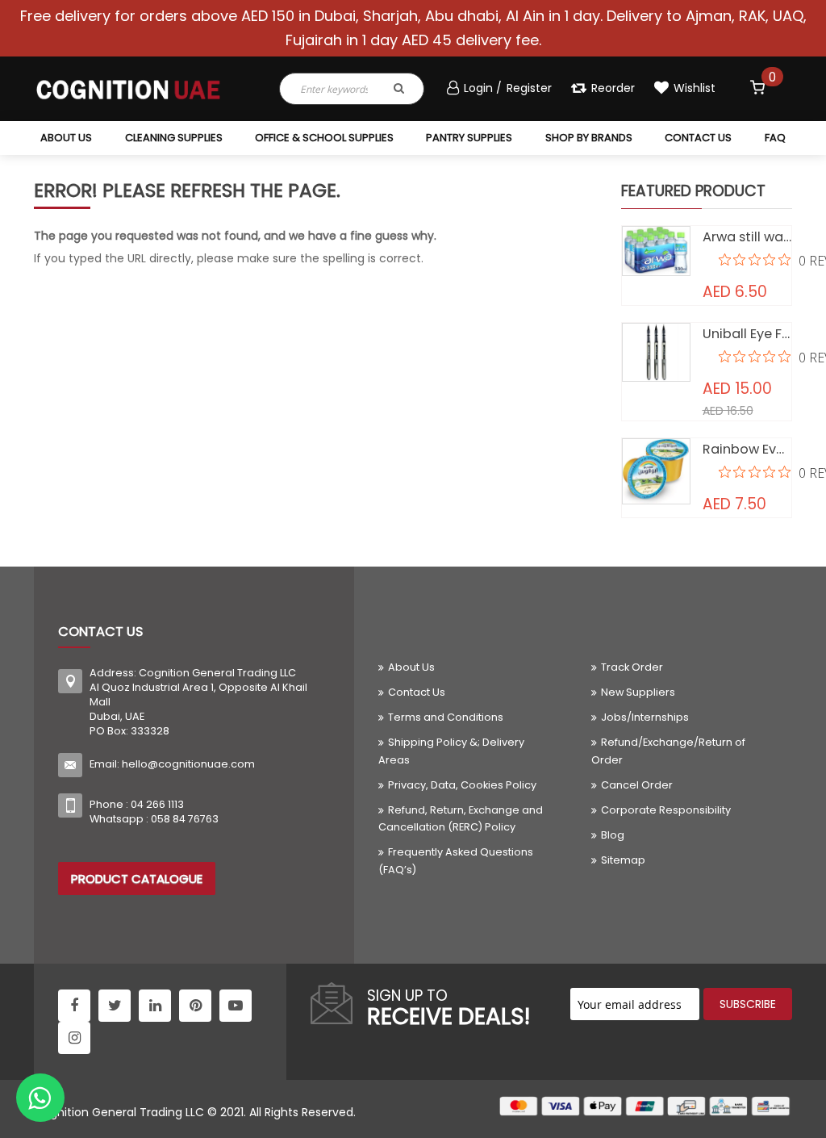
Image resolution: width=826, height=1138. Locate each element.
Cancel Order (637, 785)
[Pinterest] (195, 1005)
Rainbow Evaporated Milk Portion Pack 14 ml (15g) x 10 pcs (747, 449)
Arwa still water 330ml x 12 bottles (747, 237)
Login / (484, 88)
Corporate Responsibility (666, 810)
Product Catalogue (136, 878)
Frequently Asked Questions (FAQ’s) (455, 860)
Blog (612, 835)
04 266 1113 (157, 804)
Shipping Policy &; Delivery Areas (451, 750)
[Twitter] (114, 1005)
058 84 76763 (185, 819)
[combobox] (327, 88)
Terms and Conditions (445, 717)
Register (529, 88)
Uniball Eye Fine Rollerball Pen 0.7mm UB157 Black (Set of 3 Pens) (747, 333)
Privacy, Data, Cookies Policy (462, 785)
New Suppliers (638, 692)
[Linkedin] (155, 1005)
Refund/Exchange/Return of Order (668, 750)
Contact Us (416, 692)
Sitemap (623, 860)
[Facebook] (74, 1005)
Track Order (632, 667)
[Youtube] (235, 1005)
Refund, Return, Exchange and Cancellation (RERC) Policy (460, 818)
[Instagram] (74, 1038)
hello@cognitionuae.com (188, 764)
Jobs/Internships (645, 717)
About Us (411, 667)
